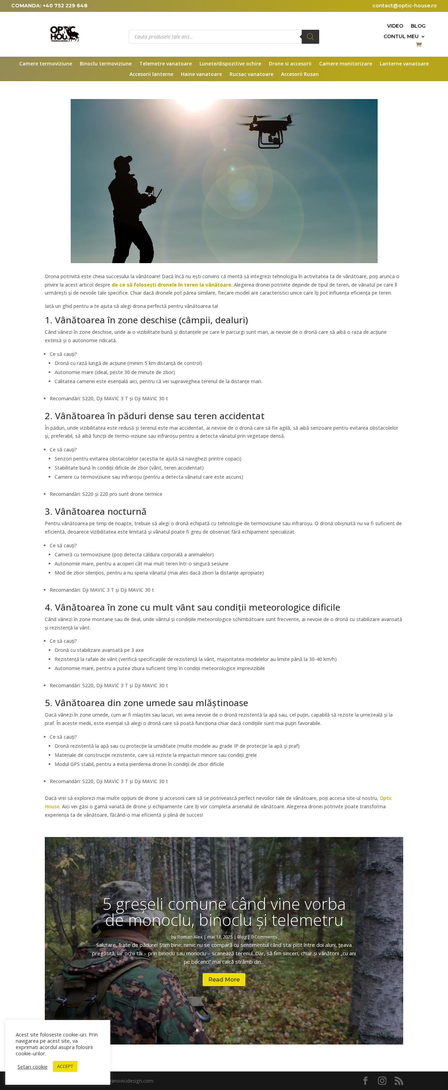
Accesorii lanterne (151, 74)
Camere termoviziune (45, 64)
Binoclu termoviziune (106, 64)
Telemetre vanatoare (165, 64)
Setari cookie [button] (33, 1066)
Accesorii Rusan (300, 74)
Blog (418, 26)
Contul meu (401, 37)
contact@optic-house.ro (404, 5)
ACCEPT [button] (65, 1066)
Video (395, 26)
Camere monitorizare (345, 64)
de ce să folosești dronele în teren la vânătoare (171, 284)
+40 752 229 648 (65, 5)
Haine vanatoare (201, 74)
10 (251, 1030)
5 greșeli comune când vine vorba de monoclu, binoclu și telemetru (224, 911)
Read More (224, 979)
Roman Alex (190, 937)
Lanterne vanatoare (404, 64)
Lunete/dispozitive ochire (230, 64)
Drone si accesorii (290, 64)
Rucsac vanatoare (251, 74)
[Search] (310, 37)
